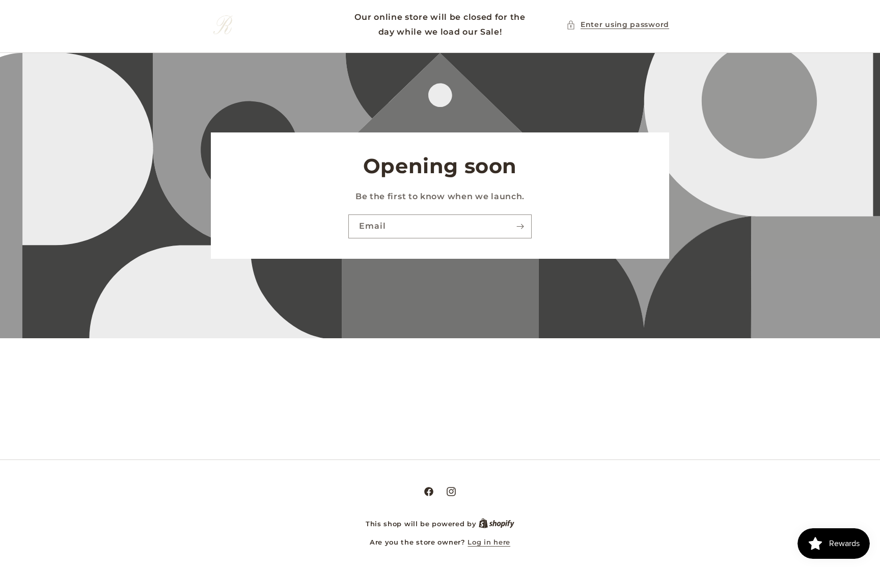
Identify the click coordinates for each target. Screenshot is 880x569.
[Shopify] (496, 524)
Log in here (489, 542)
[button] (617, 24)
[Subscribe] (520, 226)
